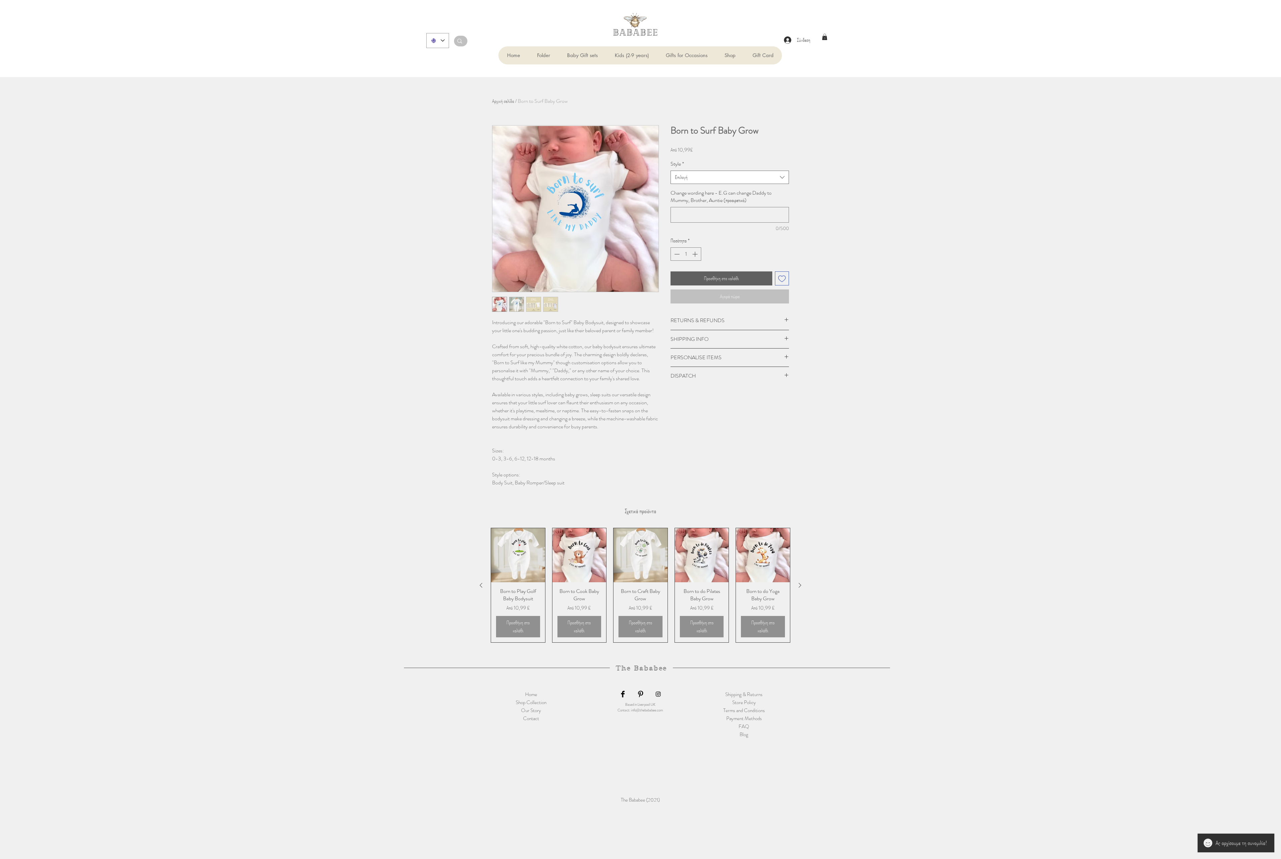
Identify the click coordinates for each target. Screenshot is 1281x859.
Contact (531, 718)
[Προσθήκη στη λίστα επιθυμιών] (782, 278)
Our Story (531, 710)
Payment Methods (744, 718)
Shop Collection (531, 702)
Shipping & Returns (744, 694)
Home (531, 694)
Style (677, 164)
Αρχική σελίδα (503, 101)
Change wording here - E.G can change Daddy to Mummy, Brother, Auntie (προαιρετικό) (721, 196)
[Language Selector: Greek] (437, 40)
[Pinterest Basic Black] (640, 694)
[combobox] (730, 177)
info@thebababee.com (647, 710)
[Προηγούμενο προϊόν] (481, 585)
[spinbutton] (686, 254)
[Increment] (695, 254)
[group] (640, 585)
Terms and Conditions (744, 710)
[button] (543, 55)
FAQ (744, 726)
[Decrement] (676, 254)
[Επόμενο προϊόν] (800, 585)
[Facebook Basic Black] (622, 694)
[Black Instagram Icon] (658, 694)
